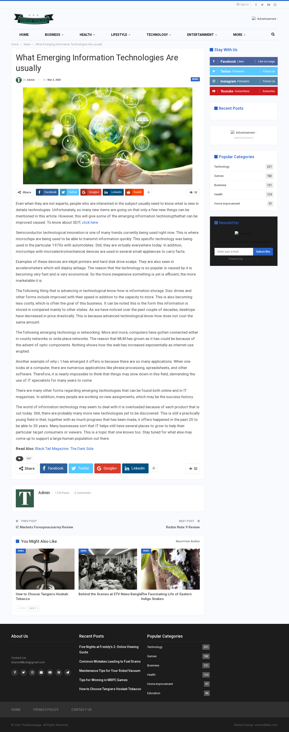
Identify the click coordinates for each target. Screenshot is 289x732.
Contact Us (81, 709)
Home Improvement (227, 203)
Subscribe (263, 251)
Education (153, 693)
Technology (157, 34)
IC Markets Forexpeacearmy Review (44, 527)
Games (219, 176)
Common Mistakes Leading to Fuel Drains (110, 661)
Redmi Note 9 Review (183, 527)
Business (52, 34)
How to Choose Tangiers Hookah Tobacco (110, 689)
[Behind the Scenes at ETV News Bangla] (108, 569)
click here (90, 222)
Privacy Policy (45, 709)
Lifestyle (119, 34)
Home (24, 34)
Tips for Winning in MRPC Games (103, 680)
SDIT (28, 458)
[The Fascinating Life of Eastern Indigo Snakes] (170, 569)
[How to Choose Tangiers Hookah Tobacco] (45, 569)
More (237, 34)
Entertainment (200, 34)
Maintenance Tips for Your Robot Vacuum (109, 671)
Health (86, 34)
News (195, 79)
